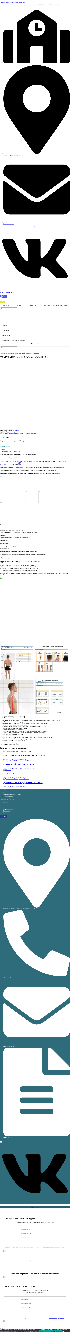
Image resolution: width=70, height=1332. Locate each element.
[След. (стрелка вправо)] (2, 1328)
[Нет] (63, 1331)
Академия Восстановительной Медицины (12, 2)
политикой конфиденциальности (56, 1247)
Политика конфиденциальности (12, 794)
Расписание (33, 305)
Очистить (16, 430)
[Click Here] (35, 315)
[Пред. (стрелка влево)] (0, 1328)
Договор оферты (8, 796)
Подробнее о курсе (11, 432)
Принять (42, 1331)
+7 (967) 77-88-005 (6, 292)
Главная (6, 305)
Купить (2, 432)
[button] (19, 305)
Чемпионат (6, 811)
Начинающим (10, 353)
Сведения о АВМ (8, 809)
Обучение (18, 305)
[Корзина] (1, 299)
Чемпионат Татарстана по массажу (55, 305)
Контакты (6, 802)
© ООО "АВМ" (35, 1207)
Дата (1, 430)
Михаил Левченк (5, 446)
